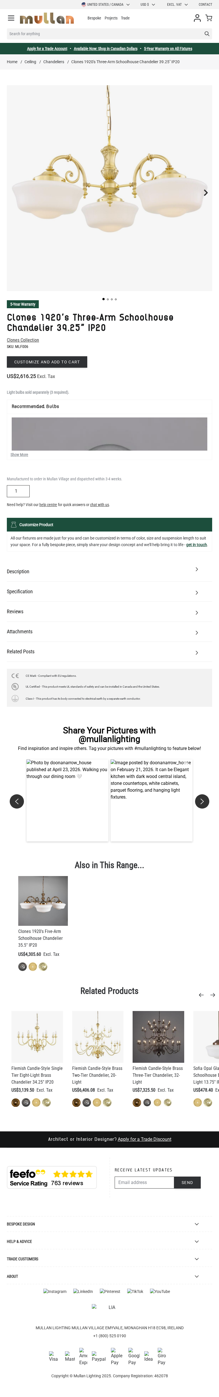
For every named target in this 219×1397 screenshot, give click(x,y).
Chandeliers (53, 61)
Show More (19, 454)
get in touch (196, 544)
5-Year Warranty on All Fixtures (168, 48)
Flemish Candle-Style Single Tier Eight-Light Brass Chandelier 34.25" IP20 (37, 1075)
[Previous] (203, 995)
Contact (205, 5)
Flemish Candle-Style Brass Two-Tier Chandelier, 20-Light (97, 1075)
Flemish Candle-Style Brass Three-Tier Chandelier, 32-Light (158, 1075)
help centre (48, 504)
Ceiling (30, 61)
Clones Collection (23, 340)
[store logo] (47, 18)
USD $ (145, 5)
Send (187, 1182)
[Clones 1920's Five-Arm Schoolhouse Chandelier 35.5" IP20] (43, 901)
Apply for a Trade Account (47, 48)
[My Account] (197, 18)
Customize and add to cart (47, 362)
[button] (103, 299)
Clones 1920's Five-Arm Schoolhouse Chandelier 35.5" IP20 (40, 938)
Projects (111, 18)
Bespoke (94, 18)
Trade (125, 18)
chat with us (99, 504)
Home (12, 61)
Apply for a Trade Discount (144, 1139)
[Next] (214, 995)
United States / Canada (105, 5)
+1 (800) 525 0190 (109, 1336)
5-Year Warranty (22, 304)
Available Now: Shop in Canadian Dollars (105, 48)
